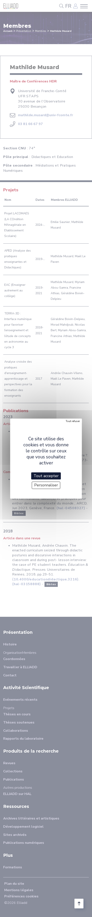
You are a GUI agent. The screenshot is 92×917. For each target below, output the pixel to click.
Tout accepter (46, 475)
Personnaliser (46, 485)
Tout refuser (73, 421)
